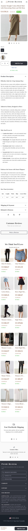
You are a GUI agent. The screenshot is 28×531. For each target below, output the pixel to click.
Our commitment (5, 504)
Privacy (17, 520)
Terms (15, 520)
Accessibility (22, 520)
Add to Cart (21, 528)
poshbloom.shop (5, 496)
